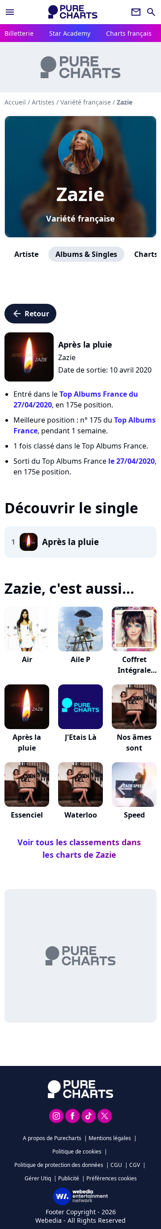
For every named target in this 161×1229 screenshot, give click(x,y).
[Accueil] (72, 12)
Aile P (80, 659)
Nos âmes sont (134, 742)
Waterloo (80, 815)
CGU (116, 1165)
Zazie (80, 193)
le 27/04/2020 (131, 461)
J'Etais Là (81, 737)
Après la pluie (27, 742)
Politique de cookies (77, 1151)
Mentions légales (110, 1138)
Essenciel (27, 815)
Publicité (68, 1178)
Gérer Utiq (38, 1178)
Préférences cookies (111, 1178)
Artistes (43, 102)
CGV (134, 1165)
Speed (134, 815)
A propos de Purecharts (52, 1138)
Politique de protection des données (58, 1165)
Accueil (15, 102)
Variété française (80, 218)
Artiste (26, 254)
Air (27, 659)
